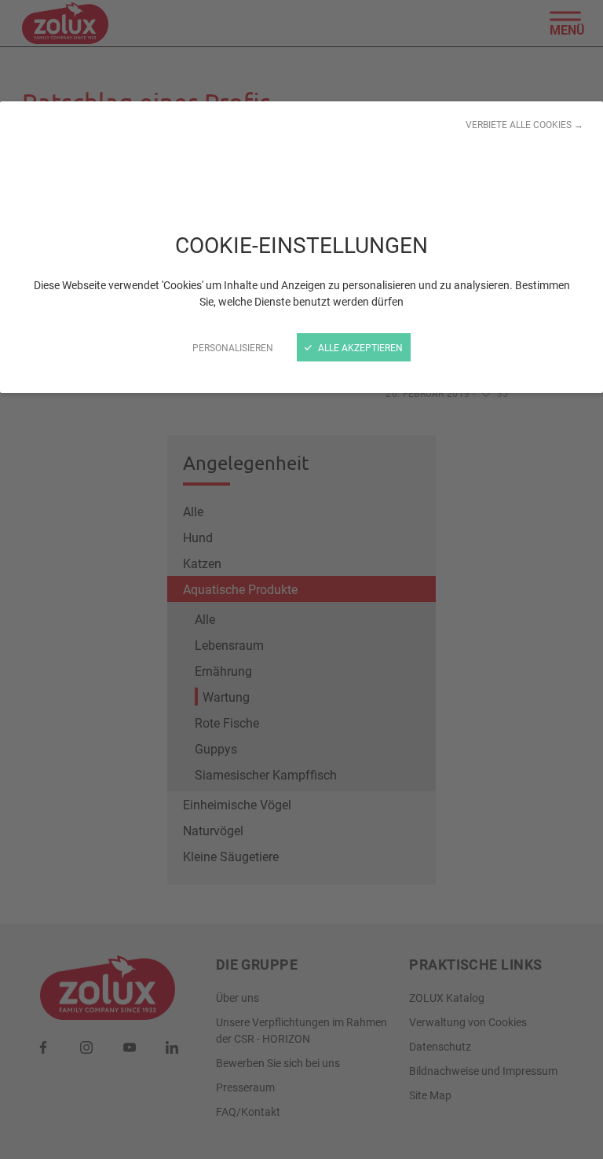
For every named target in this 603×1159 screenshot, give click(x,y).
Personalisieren (232, 347)
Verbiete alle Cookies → (524, 124)
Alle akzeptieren (359, 347)
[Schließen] (301, 579)
